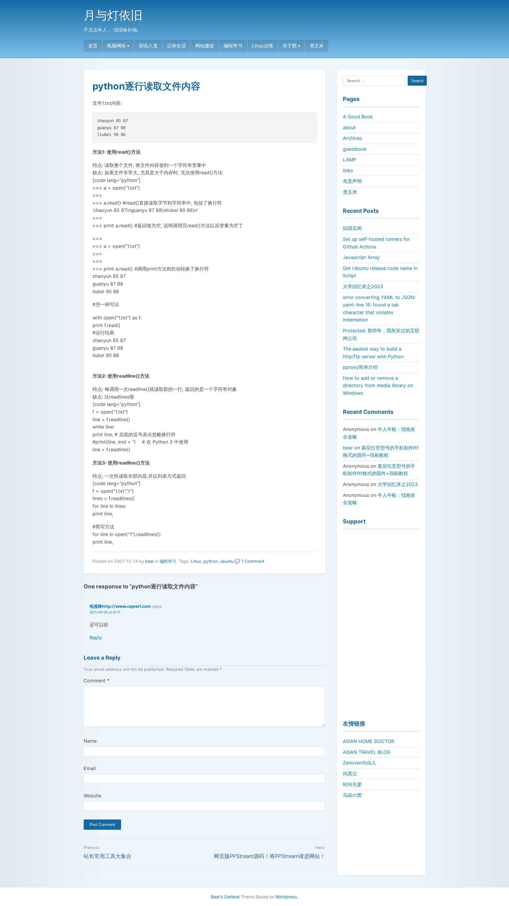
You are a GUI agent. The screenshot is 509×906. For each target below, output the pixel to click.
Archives (352, 138)
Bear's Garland (225, 896)
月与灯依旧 (113, 15)
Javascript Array (361, 257)
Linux (196, 561)
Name (90, 741)
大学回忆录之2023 (363, 286)
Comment (96, 680)
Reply (96, 637)
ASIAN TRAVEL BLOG (366, 752)
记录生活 (176, 46)
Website (92, 796)
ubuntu (227, 561)
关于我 (289, 46)
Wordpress (286, 896)
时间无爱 (352, 784)
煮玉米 (317, 46)
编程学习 (233, 46)
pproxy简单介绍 (360, 367)
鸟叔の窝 (352, 795)
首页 (92, 46)
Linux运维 (262, 46)
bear (149, 561)
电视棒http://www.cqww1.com (120, 606)
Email (90, 768)
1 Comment (253, 561)
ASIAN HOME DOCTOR (368, 741)
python (211, 561)
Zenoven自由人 (359, 763)
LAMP (349, 159)
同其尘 (350, 773)
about (349, 127)
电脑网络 (116, 46)
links (348, 170)
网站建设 (204, 46)
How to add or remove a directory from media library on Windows (378, 385)
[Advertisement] (381, 622)
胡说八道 (148, 46)
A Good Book (358, 117)
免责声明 (352, 181)
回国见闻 (352, 228)
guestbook (355, 149)
